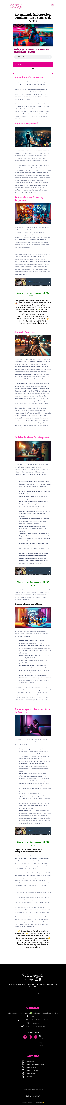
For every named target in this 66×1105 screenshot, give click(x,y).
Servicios (33, 1056)
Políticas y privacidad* (33, 1096)
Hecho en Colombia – (33, 1102)
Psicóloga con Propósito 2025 (32, 1090)
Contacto (33, 1008)
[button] (43, 5)
